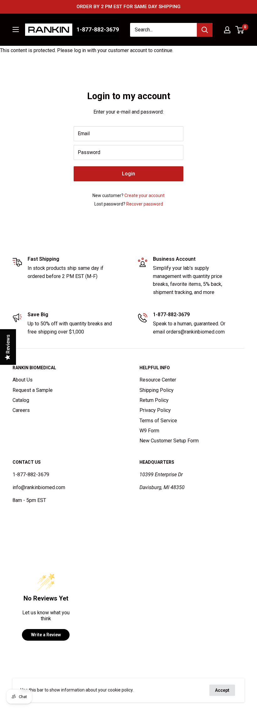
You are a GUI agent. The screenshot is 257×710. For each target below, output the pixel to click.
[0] (240, 30)
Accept (222, 690)
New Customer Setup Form (169, 441)
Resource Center (157, 380)
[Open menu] (16, 29)
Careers (21, 410)
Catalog (21, 400)
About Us (23, 380)
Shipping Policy (156, 390)
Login (128, 174)
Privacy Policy (155, 410)
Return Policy (154, 400)
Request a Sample (33, 390)
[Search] (204, 30)
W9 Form (149, 431)
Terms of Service (158, 421)
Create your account (144, 195)
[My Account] (227, 29)
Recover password (144, 203)
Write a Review (46, 634)
